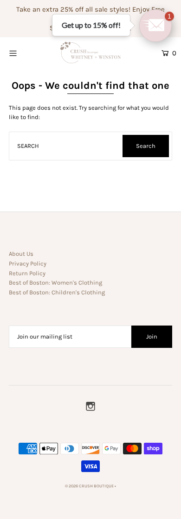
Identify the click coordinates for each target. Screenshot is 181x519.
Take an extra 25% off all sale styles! (73, 9)
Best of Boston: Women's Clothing (55, 282)
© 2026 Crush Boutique (89, 486)
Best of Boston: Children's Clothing (57, 292)
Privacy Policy (27, 263)
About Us (21, 253)
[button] (155, 25)
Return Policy (27, 273)
